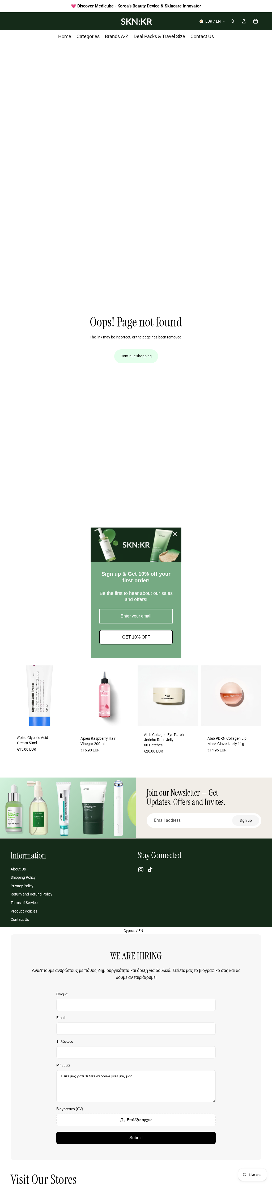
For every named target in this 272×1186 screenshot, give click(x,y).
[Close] (175, 533)
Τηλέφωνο (64, 1041)
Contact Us (20, 919)
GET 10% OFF (136, 637)
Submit (136, 1137)
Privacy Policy (22, 886)
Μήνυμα (63, 1065)
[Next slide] (65, 695)
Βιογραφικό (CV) (69, 1109)
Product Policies (24, 911)
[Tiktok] (150, 869)
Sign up (246, 820)
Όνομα (61, 994)
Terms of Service (24, 903)
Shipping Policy (23, 877)
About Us (18, 869)
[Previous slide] (16, 695)
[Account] (244, 21)
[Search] (233, 21)
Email (60, 1018)
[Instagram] (141, 869)
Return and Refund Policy (31, 894)
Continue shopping (136, 356)
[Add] (62, 720)
